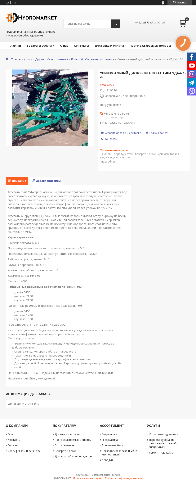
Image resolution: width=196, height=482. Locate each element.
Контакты (81, 45)
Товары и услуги (39, 45)
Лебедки (107, 460)
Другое (39, 59)
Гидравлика (109, 434)
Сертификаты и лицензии (24, 451)
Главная (15, 45)
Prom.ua (115, 474)
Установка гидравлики (163, 434)
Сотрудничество (65, 445)
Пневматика (110, 440)
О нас (64, 45)
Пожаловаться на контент (88, 478)
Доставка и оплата (109, 45)
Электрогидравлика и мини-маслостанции (120, 452)
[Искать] (115, 23)
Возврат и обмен (66, 451)
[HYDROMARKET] (31, 17)
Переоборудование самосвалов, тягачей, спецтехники (163, 443)
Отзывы (13, 445)
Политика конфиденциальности (123, 478)
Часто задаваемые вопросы (151, 45)
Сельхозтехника (57, 59)
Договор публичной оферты (73, 456)
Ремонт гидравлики (161, 452)
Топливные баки (112, 445)
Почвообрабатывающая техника (92, 59)
